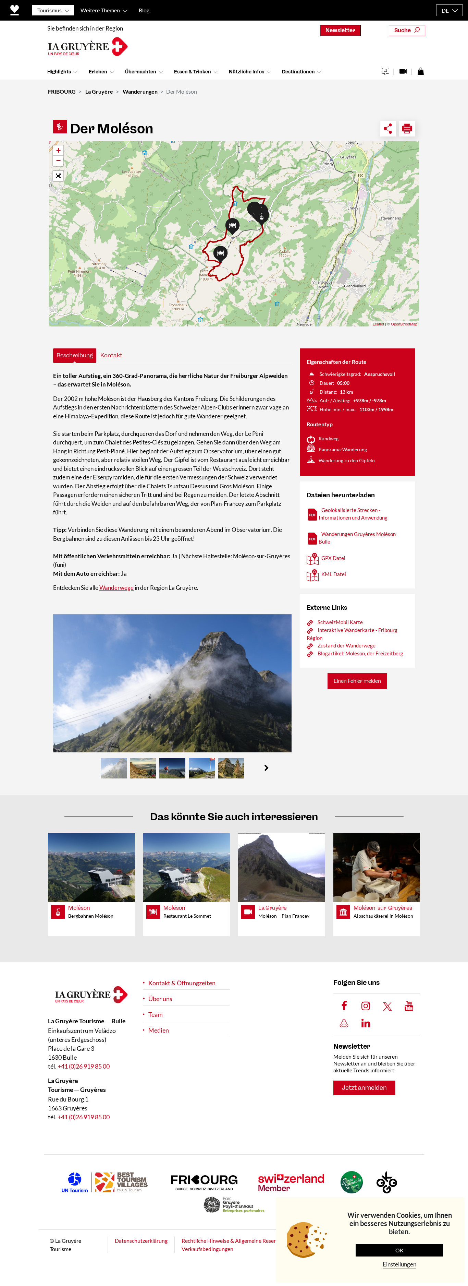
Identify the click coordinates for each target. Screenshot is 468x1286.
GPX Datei (333, 558)
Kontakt (111, 355)
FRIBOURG (62, 91)
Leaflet (378, 323)
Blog (144, 10)
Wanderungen (140, 91)
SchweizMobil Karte (340, 622)
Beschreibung (75, 355)
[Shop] (420, 69)
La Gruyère (99, 91)
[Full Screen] (58, 176)
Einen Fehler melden (357, 681)
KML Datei (333, 574)
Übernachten (140, 72)
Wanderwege (116, 587)
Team (155, 1014)
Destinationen (298, 72)
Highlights (59, 72)
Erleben (98, 72)
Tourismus (49, 10)
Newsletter (340, 30)
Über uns (160, 998)
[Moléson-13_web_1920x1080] (172, 683)
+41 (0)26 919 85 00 (84, 1066)
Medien (158, 1030)
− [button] (58, 160)
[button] (266, 768)
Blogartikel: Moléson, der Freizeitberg (360, 653)
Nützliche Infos (246, 72)
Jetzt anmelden (364, 1088)
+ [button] (58, 150)
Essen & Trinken (192, 72)
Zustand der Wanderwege (346, 645)
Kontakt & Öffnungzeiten (181, 983)
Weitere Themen (100, 10)
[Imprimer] (407, 128)
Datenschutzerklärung (141, 1240)
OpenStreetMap (404, 323)
